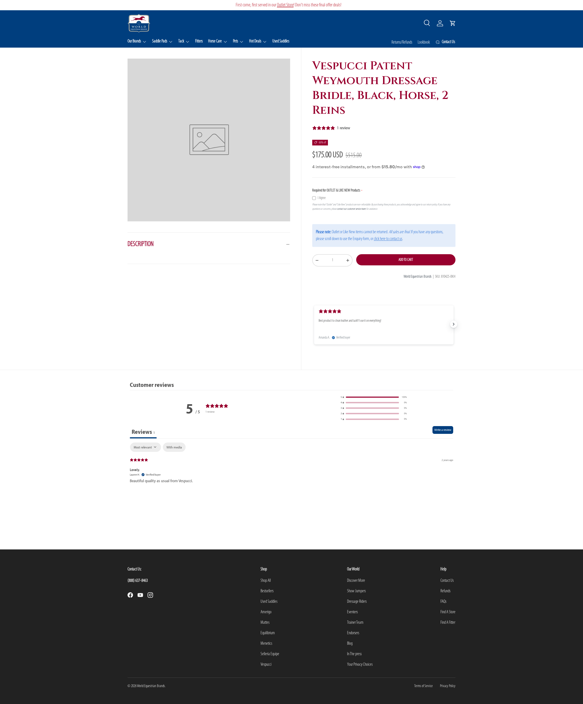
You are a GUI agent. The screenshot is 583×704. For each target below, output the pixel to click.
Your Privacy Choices (360, 664)
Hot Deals (255, 41)
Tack (181, 41)
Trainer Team (355, 622)
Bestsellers (267, 591)
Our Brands (134, 41)
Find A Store (447, 612)
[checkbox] (174, 447)
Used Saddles (280, 41)
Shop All (266, 580)
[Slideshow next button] (453, 324)
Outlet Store (285, 5)
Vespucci (266, 664)
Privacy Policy (447, 686)
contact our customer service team (351, 208)
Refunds (445, 591)
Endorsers (353, 633)
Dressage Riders (357, 601)
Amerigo (266, 612)
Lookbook (424, 42)
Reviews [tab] (143, 431)
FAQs (443, 601)
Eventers (352, 612)
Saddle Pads (159, 41)
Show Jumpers (356, 591)
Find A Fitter (447, 622)
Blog (350, 643)
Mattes (265, 622)
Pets (235, 41)
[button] (453, 23)
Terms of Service (423, 686)
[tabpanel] (291, 466)
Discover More (356, 580)
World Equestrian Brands (418, 277)
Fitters (199, 41)
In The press (354, 654)
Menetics (266, 643)
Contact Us (447, 580)
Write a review (442, 430)
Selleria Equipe (270, 654)
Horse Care (215, 41)
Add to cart (406, 260)
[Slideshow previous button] (314, 324)
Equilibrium (268, 633)
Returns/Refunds (401, 42)
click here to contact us (388, 239)
